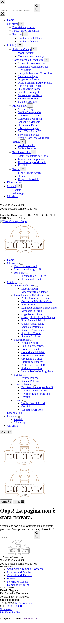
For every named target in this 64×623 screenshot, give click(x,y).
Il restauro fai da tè (31, 279)
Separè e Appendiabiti (33, 329)
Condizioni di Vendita (19, 572)
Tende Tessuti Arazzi (33, 403)
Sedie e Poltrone (30, 380)
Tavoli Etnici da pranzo (34, 390)
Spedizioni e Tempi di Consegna (25, 568)
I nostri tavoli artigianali (27, 269)
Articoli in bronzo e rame (35, 298)
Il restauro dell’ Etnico (33, 275)
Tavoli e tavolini (23, 384)
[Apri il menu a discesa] (21, 264)
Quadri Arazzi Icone (32, 323)
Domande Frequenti (18, 584)
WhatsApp (6, 609)
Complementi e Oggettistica (29, 294)
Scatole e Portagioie (32, 326)
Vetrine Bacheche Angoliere (37, 371)
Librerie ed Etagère (32, 361)
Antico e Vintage (23, 285)
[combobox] (16, 537)
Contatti (11, 416)
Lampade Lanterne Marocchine (39, 307)
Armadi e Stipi (29, 342)
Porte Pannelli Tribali (33, 320)
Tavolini (26, 396)
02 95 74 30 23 (23, 602)
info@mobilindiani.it (11, 612)
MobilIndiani (30, 618)
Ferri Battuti (28, 304)
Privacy (11, 578)
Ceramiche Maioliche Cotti (36, 301)
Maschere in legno (31, 310)
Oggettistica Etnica (31, 314)
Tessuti (18, 400)
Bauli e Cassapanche (33, 345)
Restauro (19, 272)
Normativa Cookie (17, 581)
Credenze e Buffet (31, 358)
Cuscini (25, 406)
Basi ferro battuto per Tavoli (37, 387)
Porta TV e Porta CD (33, 365)
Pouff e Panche (29, 377)
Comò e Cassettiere (32, 349)
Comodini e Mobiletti (33, 352)
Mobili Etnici (21, 339)
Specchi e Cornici (31, 333)
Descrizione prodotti (25, 266)
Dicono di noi (15, 412)
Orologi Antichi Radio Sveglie (38, 317)
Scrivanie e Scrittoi (31, 368)
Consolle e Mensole (32, 355)
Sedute (18, 374)
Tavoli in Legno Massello (35, 393)
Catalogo (12, 282)
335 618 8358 (14, 606)
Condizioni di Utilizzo (19, 575)
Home (10, 259)
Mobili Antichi (29, 288)
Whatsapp (19, 422)
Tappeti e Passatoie (32, 409)
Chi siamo (12, 263)
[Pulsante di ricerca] (37, 535)
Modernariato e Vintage (34, 291)
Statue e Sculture (30, 336)
